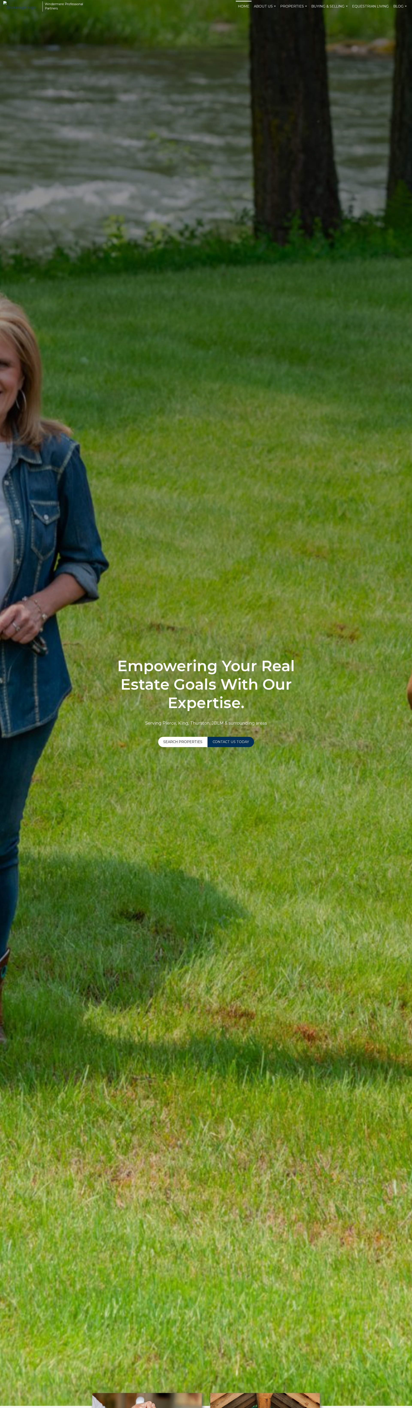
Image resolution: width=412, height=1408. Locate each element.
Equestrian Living (370, 6)
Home (243, 6)
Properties (294, 8)
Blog (400, 8)
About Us (265, 8)
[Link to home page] (21, 6)
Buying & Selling (330, 8)
